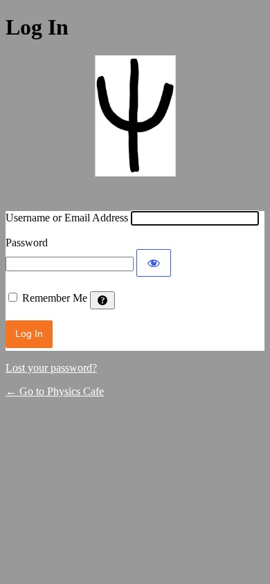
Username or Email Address (67, 217)
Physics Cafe (135, 124)
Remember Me (54, 298)
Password (27, 242)
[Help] (102, 300)
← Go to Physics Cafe (55, 391)
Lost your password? (51, 368)
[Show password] (153, 263)
